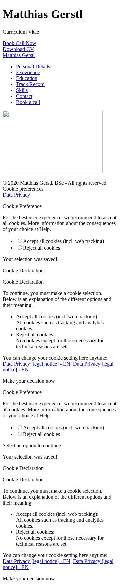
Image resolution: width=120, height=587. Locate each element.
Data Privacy (16, 195)
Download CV (18, 49)
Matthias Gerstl (19, 55)
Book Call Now (19, 43)
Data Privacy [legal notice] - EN (36, 364)
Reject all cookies (41, 248)
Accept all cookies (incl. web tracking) (63, 241)
